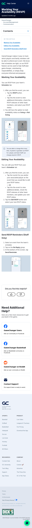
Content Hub (6, 461)
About (18, 461)
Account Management (10, 22)
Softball (4, 423)
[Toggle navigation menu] (28, 3)
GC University (6, 465)
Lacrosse (5, 438)
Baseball (4, 419)
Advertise (20, 468)
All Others (5, 449)
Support (4, 472)
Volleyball (5, 430)
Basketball (5, 427)
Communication (8, 24)
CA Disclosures (6, 497)
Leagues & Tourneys (23, 423)
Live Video (20, 419)
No (21, 294)
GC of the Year (21, 476)
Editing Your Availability (12, 46)
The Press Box (21, 472)
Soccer (4, 434)
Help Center (11, 3)
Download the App (22, 430)
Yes (11, 294)
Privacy (4, 491)
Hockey (4, 441)
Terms (4, 494)
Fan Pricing (20, 427)
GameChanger (6, 20)
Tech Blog (5, 468)
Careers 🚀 (20, 465)
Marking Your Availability (12, 42)
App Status (5, 476)
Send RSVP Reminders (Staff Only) (15, 49)
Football (4, 445)
